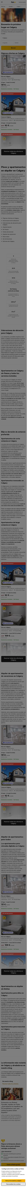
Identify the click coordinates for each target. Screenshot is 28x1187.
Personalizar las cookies (13, 1184)
